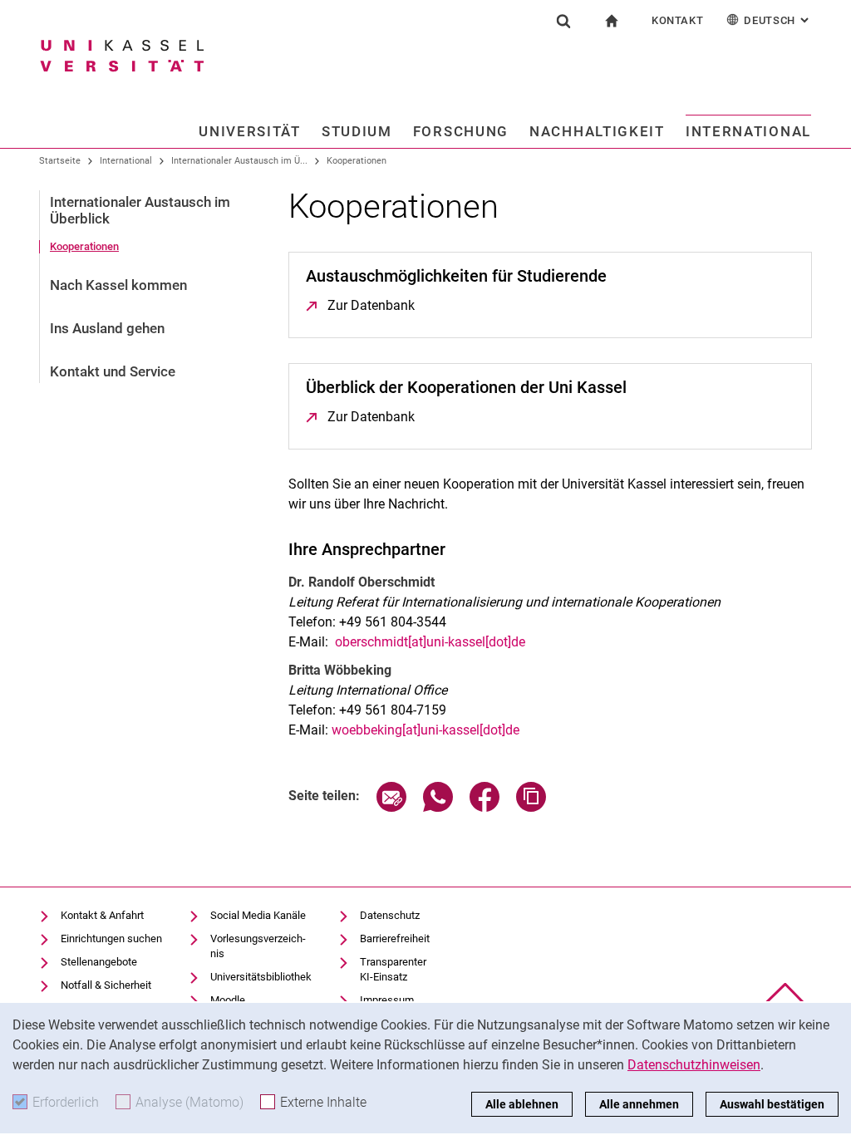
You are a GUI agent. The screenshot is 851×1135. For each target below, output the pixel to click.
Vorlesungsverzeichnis (258, 946)
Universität (250, 131)
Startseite (60, 160)
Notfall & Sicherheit (106, 985)
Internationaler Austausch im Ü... (239, 160)
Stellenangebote (99, 962)
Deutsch (778, 20)
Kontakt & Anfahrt (102, 915)
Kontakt (678, 20)
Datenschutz (390, 915)
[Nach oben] (785, 997)
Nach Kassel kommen (118, 285)
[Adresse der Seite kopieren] (531, 807)
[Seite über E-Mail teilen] (391, 807)
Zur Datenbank (371, 305)
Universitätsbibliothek (261, 976)
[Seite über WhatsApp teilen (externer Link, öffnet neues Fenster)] (438, 807)
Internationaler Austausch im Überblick (140, 210)
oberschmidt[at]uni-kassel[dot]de (430, 642)
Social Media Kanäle (258, 915)
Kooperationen (356, 160)
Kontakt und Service (112, 371)
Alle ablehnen (521, 1104)
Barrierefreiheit (395, 938)
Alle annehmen (639, 1104)
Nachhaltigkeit (597, 131)
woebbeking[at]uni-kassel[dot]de (425, 730)
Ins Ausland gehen (107, 328)
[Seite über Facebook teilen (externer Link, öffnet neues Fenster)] (484, 807)
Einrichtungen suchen (111, 938)
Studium (357, 131)
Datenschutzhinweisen (693, 1065)
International (748, 131)
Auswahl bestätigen (772, 1104)
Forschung (461, 131)
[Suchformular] (563, 20)
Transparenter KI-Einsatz (393, 969)
